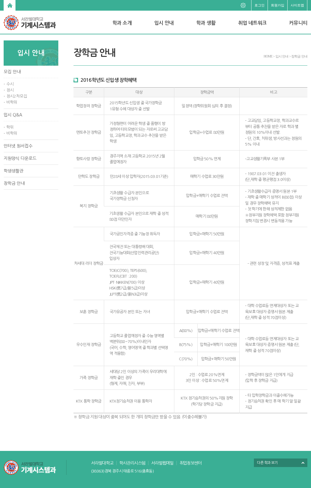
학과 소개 (122, 23)
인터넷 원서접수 (18, 146)
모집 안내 (12, 72)
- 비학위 (10, 102)
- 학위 (9, 127)
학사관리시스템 (132, 463)
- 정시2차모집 (15, 96)
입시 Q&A (13, 115)
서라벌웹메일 (162, 463)
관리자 (245, 4)
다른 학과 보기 (267, 463)
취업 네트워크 (252, 23)
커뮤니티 (298, 23)
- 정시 (9, 90)
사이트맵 (297, 5)
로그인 (260, 5)
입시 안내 (164, 23)
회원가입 (277, 5)
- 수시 (9, 84)
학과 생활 (206, 23)
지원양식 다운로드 (20, 158)
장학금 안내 (14, 183)
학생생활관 (13, 171)
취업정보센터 (190, 463)
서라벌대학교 (102, 463)
